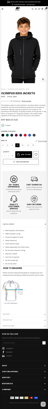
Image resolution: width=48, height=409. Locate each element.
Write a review (26, 101)
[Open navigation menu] (2, 9)
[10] (17, 147)
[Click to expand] (43, 79)
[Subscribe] (44, 342)
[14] (28, 147)
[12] (23, 147)
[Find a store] (42, 9)
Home (3, 89)
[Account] (35, 9)
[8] (12, 147)
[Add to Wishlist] (36, 154)
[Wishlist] (39, 9)
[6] (8, 147)
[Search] (32, 9)
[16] (33, 147)
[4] (3, 147)
